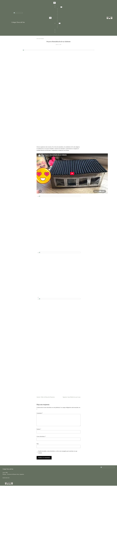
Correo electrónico (41, 436)
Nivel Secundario (40, 38)
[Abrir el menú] (50, 18)
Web (38, 443)
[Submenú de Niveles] (59, 23)
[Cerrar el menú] (54, 3)
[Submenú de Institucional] (61, 7)
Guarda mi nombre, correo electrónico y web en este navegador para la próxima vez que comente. (57, 451)
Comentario (40, 413)
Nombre (39, 429)
